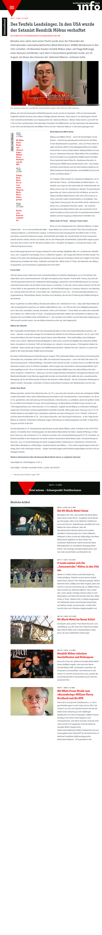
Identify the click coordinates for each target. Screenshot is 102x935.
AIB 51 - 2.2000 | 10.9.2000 (19, 18)
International (4, 27)
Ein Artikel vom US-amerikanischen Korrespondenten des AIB (35, 36)
